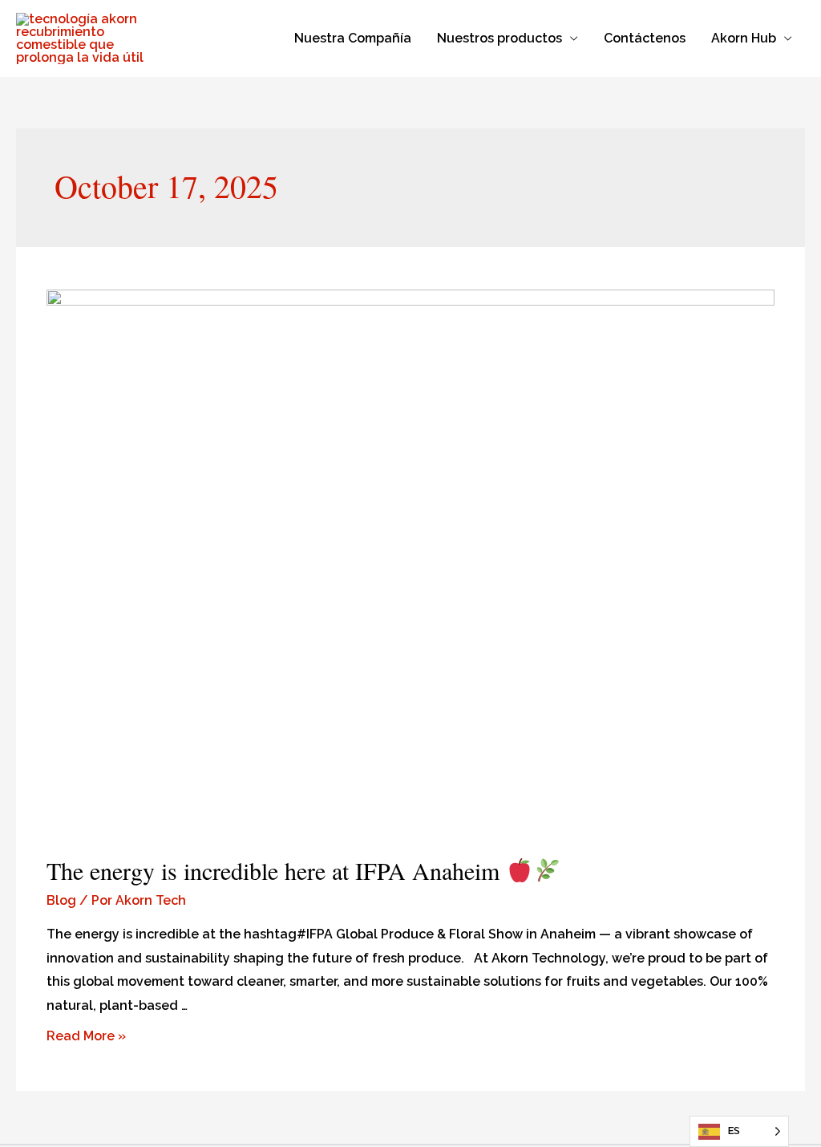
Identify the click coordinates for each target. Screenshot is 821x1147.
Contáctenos (645, 38)
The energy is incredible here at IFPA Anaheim (276, 870)
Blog (61, 900)
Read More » (86, 1036)
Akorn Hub (743, 38)
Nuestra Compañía (352, 38)
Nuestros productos (499, 38)
